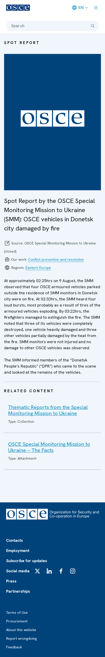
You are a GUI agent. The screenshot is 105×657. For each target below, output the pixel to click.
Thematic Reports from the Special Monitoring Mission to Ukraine (48, 410)
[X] (37, 571)
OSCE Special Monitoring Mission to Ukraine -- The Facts (49, 447)
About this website (21, 629)
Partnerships (18, 591)
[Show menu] (96, 8)
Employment (17, 550)
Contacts (14, 540)
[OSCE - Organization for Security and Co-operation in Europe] (18, 8)
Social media (18, 571)
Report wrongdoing (21, 638)
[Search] (93, 26)
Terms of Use (17, 612)
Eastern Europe (38, 267)
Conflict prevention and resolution (56, 259)
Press (11, 581)
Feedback (14, 647)
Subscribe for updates (26, 560)
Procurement (17, 621)
